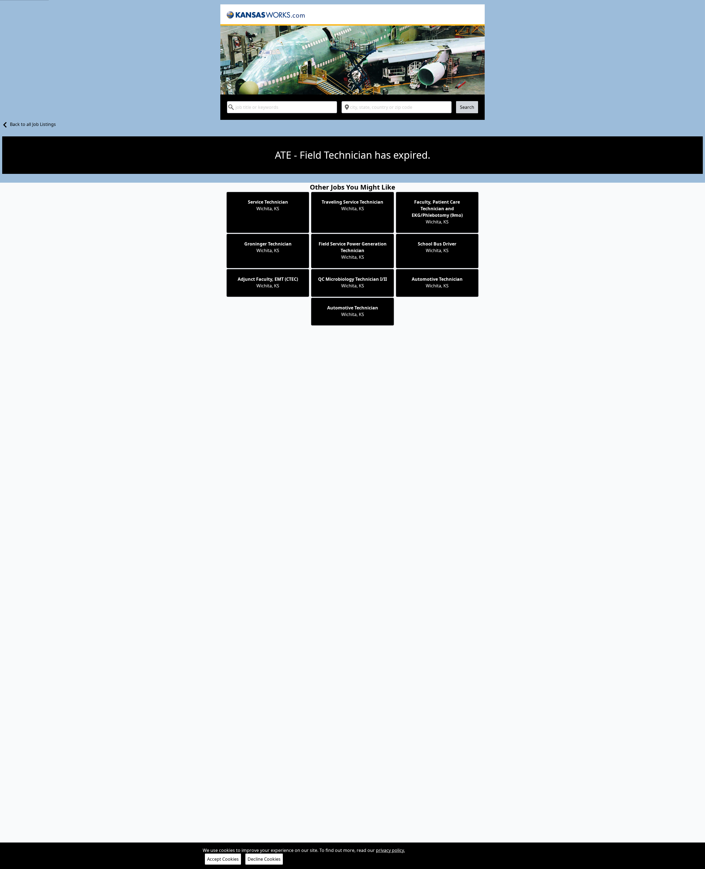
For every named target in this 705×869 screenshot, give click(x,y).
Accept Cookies (223, 859)
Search (467, 107)
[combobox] (282, 107)
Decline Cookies (264, 859)
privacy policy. (390, 850)
